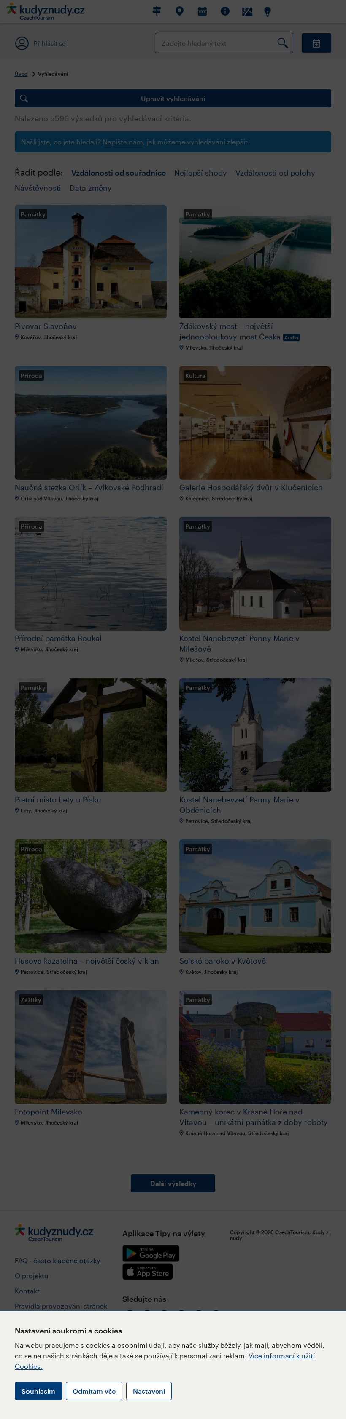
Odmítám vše (94, 1391)
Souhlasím (38, 1391)
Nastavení (149, 1391)
